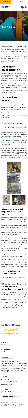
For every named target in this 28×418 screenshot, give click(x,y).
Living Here (7, 404)
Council (12, 405)
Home (2, 404)
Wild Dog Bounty (15, 244)
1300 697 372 (11, 384)
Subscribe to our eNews (9, 396)
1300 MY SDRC (6, 2)
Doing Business (20, 404)
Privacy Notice (18, 405)
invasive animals (5, 142)
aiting (11, 234)
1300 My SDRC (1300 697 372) (10, 381)
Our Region (13, 404)
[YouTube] (8, 392)
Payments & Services (5, 405)
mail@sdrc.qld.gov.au (8, 379)
